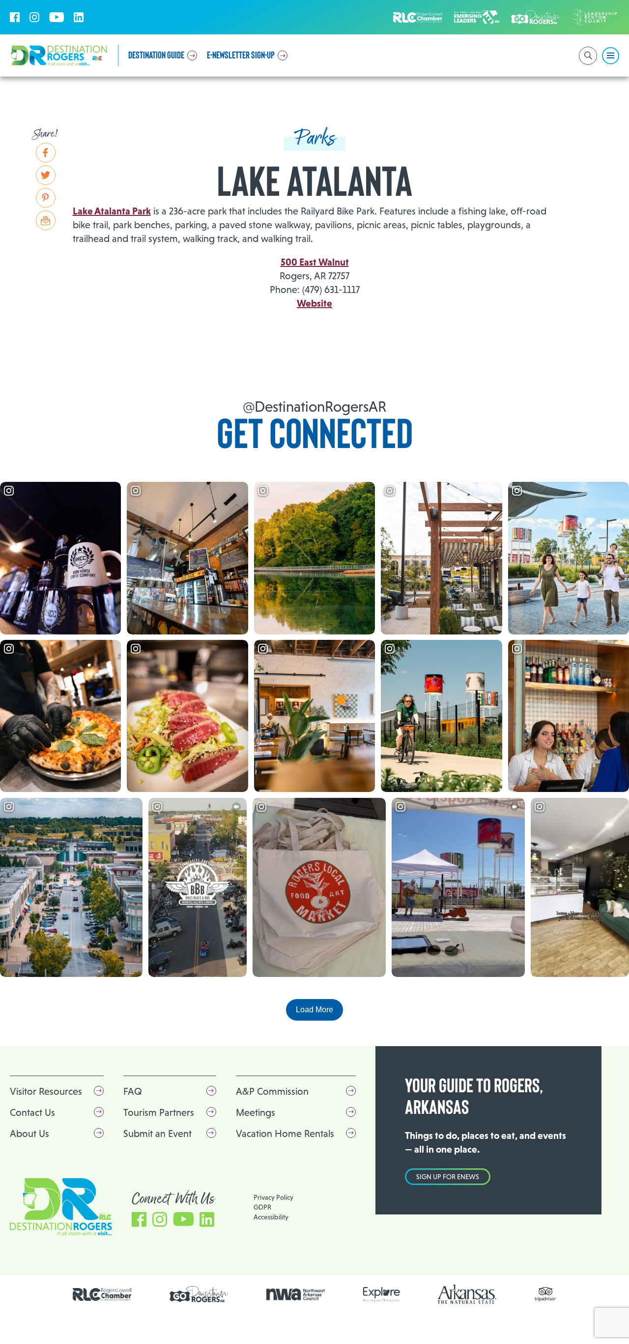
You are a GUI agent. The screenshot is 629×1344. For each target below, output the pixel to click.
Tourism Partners (158, 1112)
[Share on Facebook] (46, 152)
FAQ (132, 1091)
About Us (29, 1133)
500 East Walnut (315, 262)
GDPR (262, 1207)
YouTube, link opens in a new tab (56, 17)
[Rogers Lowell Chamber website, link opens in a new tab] (102, 1294)
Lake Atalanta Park (112, 211)
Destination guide (156, 55)
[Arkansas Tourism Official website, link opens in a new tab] (467, 1294)
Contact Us (32, 1112)
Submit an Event (157, 1133)
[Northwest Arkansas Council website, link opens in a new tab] (295, 1294)
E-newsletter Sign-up (241, 55)
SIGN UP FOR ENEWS (447, 1177)
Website (314, 303)
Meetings (255, 1112)
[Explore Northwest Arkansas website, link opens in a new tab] (381, 1294)
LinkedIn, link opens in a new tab (79, 17)
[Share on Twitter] (46, 175)
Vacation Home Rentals (285, 1133)
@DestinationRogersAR (314, 406)
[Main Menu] (610, 55)
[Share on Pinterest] (46, 198)
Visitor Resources (46, 1091)
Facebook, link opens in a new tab (15, 17)
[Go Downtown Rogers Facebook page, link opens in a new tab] (199, 1294)
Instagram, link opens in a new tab (34, 17)
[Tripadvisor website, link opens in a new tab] (546, 1294)
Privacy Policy (273, 1197)
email (46, 220)
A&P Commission (272, 1091)
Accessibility (271, 1217)
